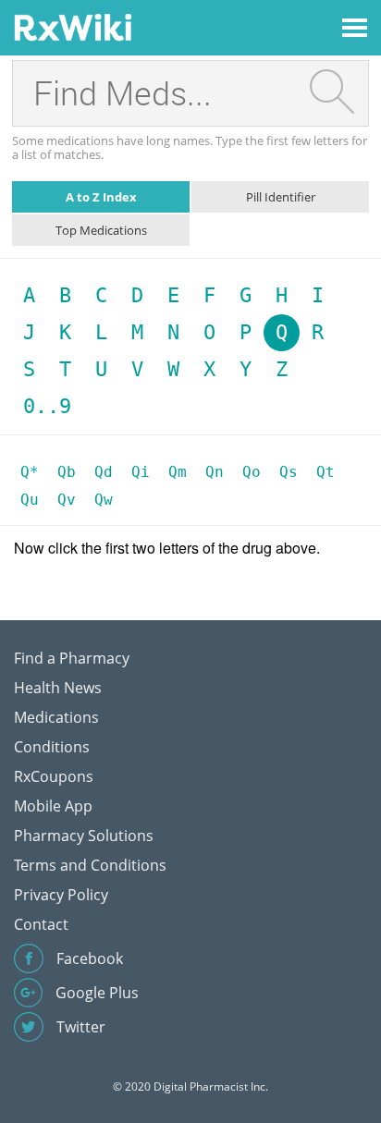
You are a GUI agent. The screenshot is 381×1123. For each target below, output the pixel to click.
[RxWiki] (72, 26)
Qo (251, 472)
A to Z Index (101, 197)
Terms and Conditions (90, 865)
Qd (103, 472)
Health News (58, 687)
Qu (29, 499)
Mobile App (53, 806)
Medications (56, 717)
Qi (140, 472)
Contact (41, 924)
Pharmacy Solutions (84, 835)
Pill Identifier (280, 197)
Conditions (52, 747)
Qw (103, 499)
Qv (66, 499)
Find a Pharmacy (71, 658)
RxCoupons (53, 776)
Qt (325, 472)
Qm (177, 472)
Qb (66, 472)
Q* (29, 472)
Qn (214, 472)
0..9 (47, 406)
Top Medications (101, 230)
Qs (288, 472)
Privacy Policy (61, 895)
